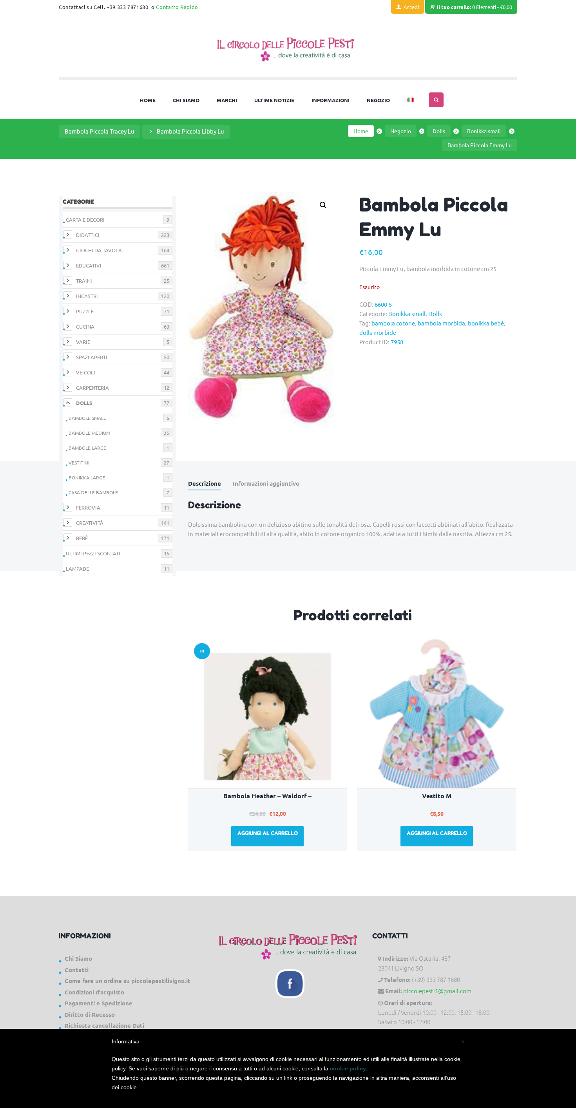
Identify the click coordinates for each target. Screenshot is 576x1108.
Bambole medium (89, 433)
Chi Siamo (78, 958)
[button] (323, 205)
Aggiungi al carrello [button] (267, 833)
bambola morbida (441, 323)
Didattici (88, 234)
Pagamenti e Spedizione (98, 1003)
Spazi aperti (91, 357)
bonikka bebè (486, 323)
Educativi (88, 265)
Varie (83, 341)
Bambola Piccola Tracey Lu (99, 131)
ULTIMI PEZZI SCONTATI (93, 553)
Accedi (411, 7)
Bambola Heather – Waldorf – (267, 796)
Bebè (82, 538)
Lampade (77, 568)
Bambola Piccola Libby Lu (190, 131)
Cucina (85, 326)
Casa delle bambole (93, 492)
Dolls (439, 130)
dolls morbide (377, 332)
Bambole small (87, 418)
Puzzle (85, 311)
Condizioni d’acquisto (94, 992)
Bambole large (87, 448)
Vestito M (436, 796)
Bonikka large (87, 477)
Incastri (87, 296)
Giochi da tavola (99, 250)
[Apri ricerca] (436, 99)
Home (360, 130)
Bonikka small (484, 130)
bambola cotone (393, 323)
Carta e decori (85, 219)
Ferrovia (88, 507)
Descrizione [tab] (204, 483)
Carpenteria (92, 387)
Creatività (89, 522)
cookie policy (348, 1068)
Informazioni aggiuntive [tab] (266, 483)
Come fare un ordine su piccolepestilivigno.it (127, 981)
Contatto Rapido (177, 7)
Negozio (400, 130)
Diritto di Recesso (90, 1014)
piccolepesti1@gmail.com (437, 991)
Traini (84, 280)
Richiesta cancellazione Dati (104, 1025)
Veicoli (85, 372)
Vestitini (79, 462)
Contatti (77, 970)
